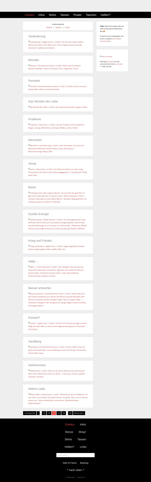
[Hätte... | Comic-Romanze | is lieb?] (58, 276)
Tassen (81, 439)
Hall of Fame (70, 463)
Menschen (35, 140)
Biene (32, 187)
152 (44, 413)
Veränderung (36, 36)
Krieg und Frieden (40, 240)
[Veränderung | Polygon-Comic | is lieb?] (58, 48)
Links (83, 446)
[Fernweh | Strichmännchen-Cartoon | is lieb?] (58, 89)
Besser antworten (39, 288)
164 (70, 413)
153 (49, 413)
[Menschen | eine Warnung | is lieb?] (58, 151)
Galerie (58, 27)
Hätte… (33, 261)
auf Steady (110, 62)
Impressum (81, 477)
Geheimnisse (37, 365)
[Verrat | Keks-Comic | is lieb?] (58, 175)
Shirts (68, 439)
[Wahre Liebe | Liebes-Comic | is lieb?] (58, 403)
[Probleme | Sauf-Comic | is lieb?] (58, 128)
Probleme (34, 119)
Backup (84, 463)
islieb (39, 6)
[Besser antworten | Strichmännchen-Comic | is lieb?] (58, 306)
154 (54, 413)
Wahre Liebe (36, 388)
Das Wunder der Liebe (43, 101)
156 (63, 413)
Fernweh (34, 80)
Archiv (67, 27)
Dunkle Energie (38, 214)
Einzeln (49, 27)
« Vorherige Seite (29, 413)
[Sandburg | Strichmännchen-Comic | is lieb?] (58, 353)
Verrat (32, 163)
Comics (69, 424)
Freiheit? (34, 317)
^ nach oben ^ (75, 470)
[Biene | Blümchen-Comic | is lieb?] (58, 202)
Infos (83, 424)
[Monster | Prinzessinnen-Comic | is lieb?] (58, 68)
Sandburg (34, 341)
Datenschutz (70, 477)
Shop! (82, 431)
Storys (69, 431)
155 (59, 413)
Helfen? (69, 446)
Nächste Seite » (79, 413)
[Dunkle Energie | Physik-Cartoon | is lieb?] (58, 228)
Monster (33, 60)
